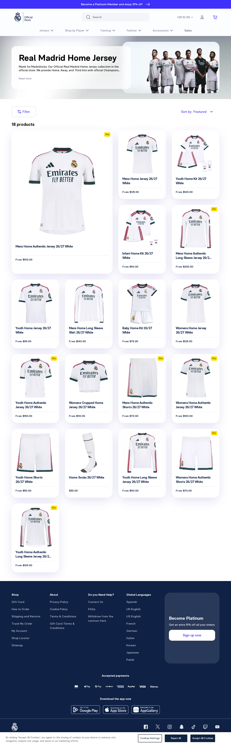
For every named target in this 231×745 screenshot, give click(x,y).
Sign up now (192, 635)
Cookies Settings (150, 738)
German (131, 631)
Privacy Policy (59, 602)
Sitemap (17, 645)
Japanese (132, 652)
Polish (130, 659)
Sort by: (193, 112)
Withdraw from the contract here (100, 618)
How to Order (20, 609)
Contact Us (95, 602)
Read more (25, 78)
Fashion (132, 30)
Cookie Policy (59, 609)
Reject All (176, 738)
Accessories (161, 30)
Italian (130, 638)
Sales (188, 30)
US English (133, 616)
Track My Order (22, 623)
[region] (115, 738)
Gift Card (18, 602)
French (131, 623)
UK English (133, 609)
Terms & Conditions (63, 616)
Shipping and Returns (26, 616)
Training (105, 30)
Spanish (131, 602)
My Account (19, 631)
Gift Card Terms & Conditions (62, 626)
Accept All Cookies (202, 738)
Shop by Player (74, 30)
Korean (131, 645)
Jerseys (44, 30)
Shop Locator (20, 638)
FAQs (91, 609)
